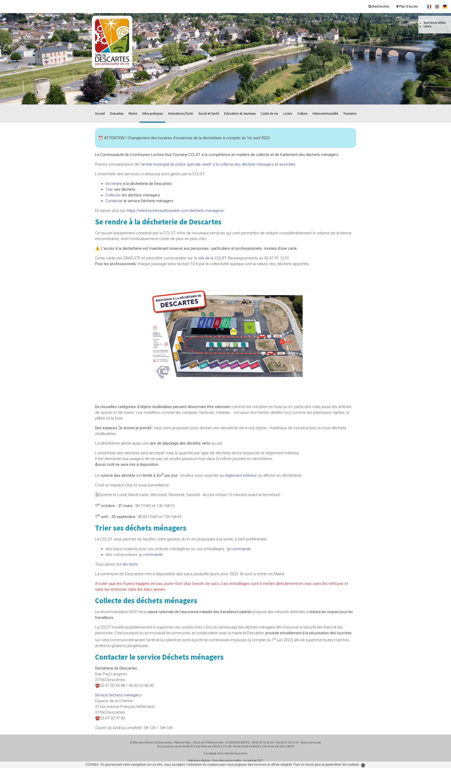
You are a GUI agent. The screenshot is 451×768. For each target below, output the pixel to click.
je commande (239, 548)
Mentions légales (199, 760)
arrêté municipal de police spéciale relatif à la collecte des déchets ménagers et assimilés (218, 164)
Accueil (100, 113)
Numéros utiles (435, 23)
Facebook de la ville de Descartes (225, 753)
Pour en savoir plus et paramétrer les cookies (326, 764)
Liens (427, 26)
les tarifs (130, 564)
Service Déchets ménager (118, 695)
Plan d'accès (408, 6)
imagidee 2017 (253, 760)
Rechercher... (381, 6)
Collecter (113, 195)
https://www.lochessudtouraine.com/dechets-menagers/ (175, 210)
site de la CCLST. (212, 258)
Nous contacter (311, 742)
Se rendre (113, 183)
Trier (109, 189)
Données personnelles (226, 760)
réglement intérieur (241, 475)
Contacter (114, 201)
